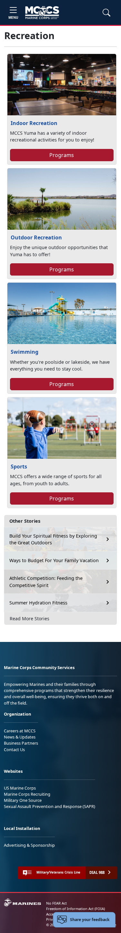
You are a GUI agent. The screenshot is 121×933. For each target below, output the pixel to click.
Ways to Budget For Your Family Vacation (54, 560)
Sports (19, 466)
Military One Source (23, 800)
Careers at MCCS (19, 731)
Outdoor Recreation (36, 237)
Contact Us (14, 749)
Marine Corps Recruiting (27, 794)
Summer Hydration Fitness (38, 603)
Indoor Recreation (34, 123)
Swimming (24, 351)
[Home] (42, 13)
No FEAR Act (56, 903)
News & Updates (19, 737)
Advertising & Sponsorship (29, 845)
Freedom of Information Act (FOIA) (75, 908)
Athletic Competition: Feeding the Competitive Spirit (46, 581)
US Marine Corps (20, 788)
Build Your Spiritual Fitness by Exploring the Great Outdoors (53, 539)
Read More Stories (29, 618)
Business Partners (21, 743)
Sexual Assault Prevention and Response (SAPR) (49, 806)
